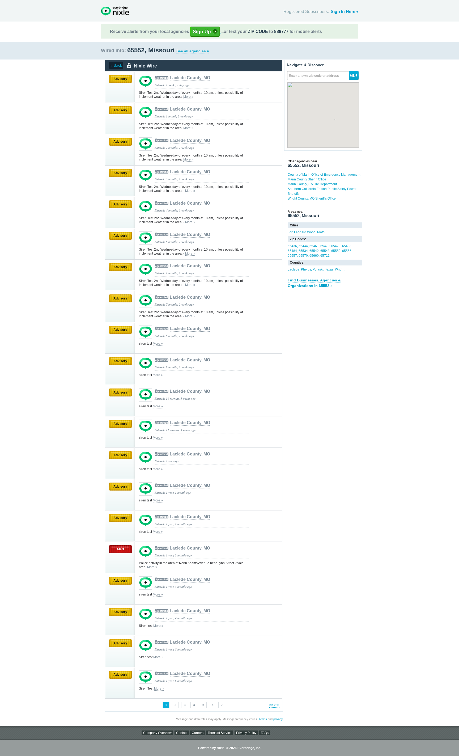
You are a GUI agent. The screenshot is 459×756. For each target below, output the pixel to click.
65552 (336, 251)
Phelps (306, 269)
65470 (325, 246)
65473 (336, 246)
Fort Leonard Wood (302, 232)
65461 (314, 246)
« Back (116, 65)
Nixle (115, 11)
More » (188, 97)
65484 (292, 251)
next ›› (274, 705)
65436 (292, 246)
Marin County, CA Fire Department (312, 184)
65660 (314, 255)
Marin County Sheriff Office (307, 179)
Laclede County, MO (190, 77)
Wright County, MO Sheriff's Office (312, 198)
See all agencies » (192, 51)
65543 (325, 251)
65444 (303, 246)
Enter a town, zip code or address (314, 76)
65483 (346, 246)
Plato (321, 232)
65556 (346, 251)
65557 (292, 255)
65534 (303, 251)
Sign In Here (343, 11)
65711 (325, 255)
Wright (339, 269)
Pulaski (318, 269)
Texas (329, 269)
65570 (303, 255)
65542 (314, 251)
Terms (263, 719)
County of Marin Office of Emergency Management (324, 174)
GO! (354, 75)
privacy (278, 719)
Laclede (293, 269)
